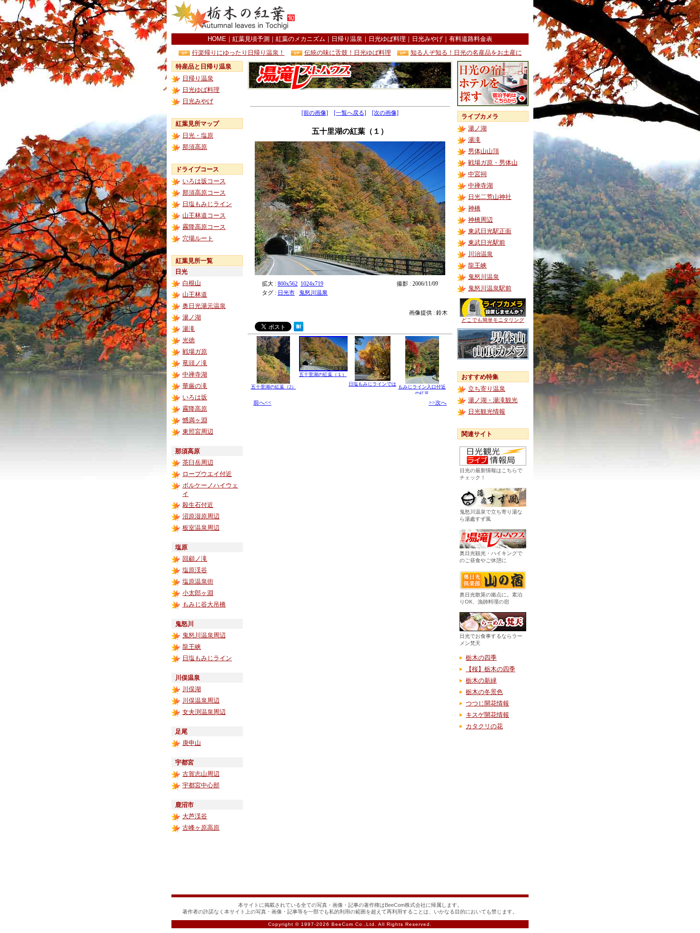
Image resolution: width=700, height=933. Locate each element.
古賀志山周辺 (201, 773)
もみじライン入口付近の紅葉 (422, 390)
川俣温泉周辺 (201, 700)
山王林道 (194, 294)
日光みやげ (427, 38)
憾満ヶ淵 (194, 420)
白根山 (191, 283)
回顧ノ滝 (194, 558)
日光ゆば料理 (387, 38)
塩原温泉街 (197, 581)
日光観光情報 (486, 411)
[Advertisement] (417, 16)
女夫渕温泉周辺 (204, 711)
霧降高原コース (204, 226)
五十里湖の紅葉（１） (323, 374)
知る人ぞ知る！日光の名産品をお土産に (466, 52)
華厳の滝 (194, 385)
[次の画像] (385, 112)
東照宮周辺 (197, 431)
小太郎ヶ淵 (197, 592)
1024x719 (311, 283)
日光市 (286, 292)
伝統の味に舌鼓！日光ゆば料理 (347, 52)
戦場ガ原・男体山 (493, 162)
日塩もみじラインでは (372, 384)
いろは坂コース (204, 181)
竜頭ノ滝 (194, 363)
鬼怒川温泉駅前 (489, 288)
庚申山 (191, 742)
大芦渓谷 (194, 816)
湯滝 (188, 328)
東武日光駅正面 (489, 231)
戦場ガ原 (194, 351)
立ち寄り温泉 (486, 388)
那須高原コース (204, 192)
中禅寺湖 (194, 374)
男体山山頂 (483, 151)
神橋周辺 (480, 219)
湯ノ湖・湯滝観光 (493, 400)
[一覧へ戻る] (350, 112)
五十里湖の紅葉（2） (273, 386)
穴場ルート (197, 238)
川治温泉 (480, 254)
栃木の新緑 (481, 680)
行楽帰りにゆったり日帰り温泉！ (238, 52)
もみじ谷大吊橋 (204, 604)
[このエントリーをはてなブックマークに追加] (298, 329)
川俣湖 (191, 689)
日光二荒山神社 (489, 196)
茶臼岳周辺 (197, 462)
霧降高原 (194, 408)
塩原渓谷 (194, 570)
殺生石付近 (197, 504)
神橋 (474, 208)
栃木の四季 (481, 657)
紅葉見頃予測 (251, 38)
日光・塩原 (197, 135)
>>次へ (438, 402)
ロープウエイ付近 (207, 473)
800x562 (288, 283)
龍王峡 (191, 646)
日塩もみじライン (207, 204)
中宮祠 (477, 174)
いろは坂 (194, 397)
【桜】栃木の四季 (490, 669)
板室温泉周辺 (201, 527)
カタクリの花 (484, 726)
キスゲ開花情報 (487, 714)
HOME (217, 38)
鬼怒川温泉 (313, 292)
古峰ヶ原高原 (201, 827)
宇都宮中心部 (201, 785)
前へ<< (262, 402)
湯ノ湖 (191, 317)
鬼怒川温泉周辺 (204, 635)
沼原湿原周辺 (201, 516)
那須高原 (194, 146)
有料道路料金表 (470, 38)
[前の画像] (314, 112)
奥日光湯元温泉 (204, 305)
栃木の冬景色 (484, 691)
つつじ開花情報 (487, 703)
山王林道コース (204, 215)
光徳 (188, 340)
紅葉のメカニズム (300, 38)
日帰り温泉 (346, 38)
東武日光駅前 (486, 242)
